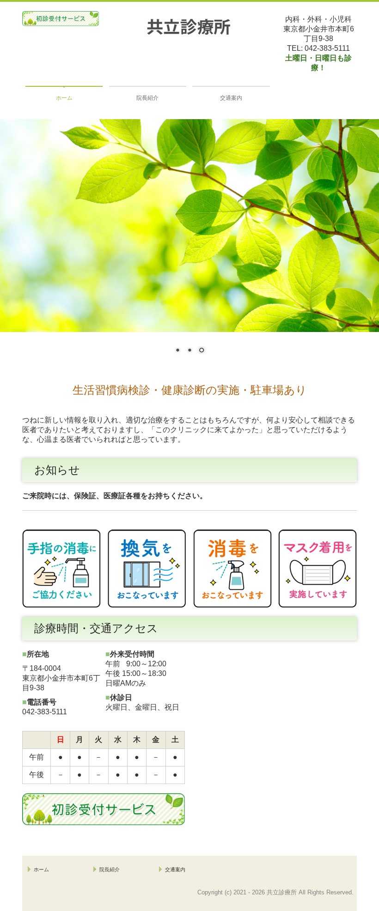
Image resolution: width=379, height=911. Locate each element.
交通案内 (231, 98)
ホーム (64, 98)
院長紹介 (147, 98)
